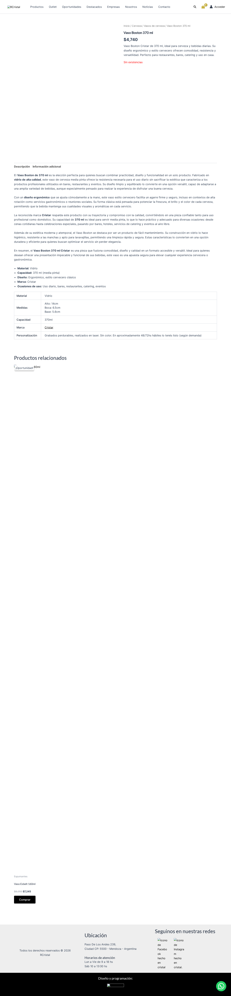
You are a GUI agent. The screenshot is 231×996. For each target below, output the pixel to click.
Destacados (94, 6)
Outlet (53, 6)
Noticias (147, 6)
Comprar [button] (24, 899)
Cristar (49, 327)
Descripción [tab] (22, 166)
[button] (195, 7)
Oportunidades (71, 6)
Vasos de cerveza (154, 25)
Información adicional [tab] (47, 166)
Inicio (127, 25)
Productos (36, 6)
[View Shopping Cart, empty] (203, 7)
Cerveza (137, 25)
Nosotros (131, 6)
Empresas (113, 6)
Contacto (164, 6)
